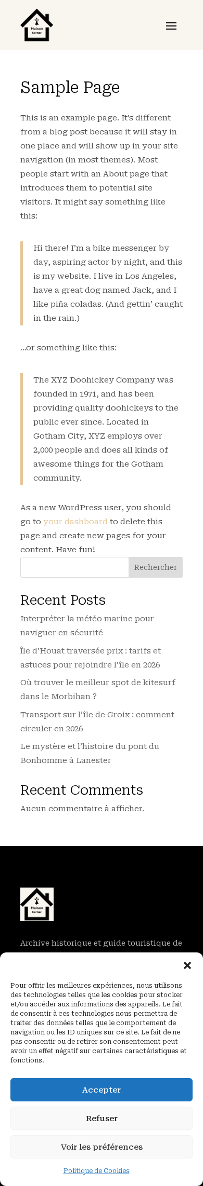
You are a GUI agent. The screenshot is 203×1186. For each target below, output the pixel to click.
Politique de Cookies (97, 1171)
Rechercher (155, 567)
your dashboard (75, 521)
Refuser (102, 1118)
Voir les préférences (102, 1147)
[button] (187, 965)
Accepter (101, 1090)
